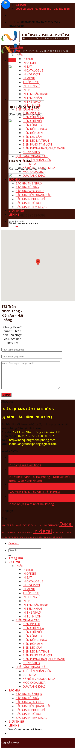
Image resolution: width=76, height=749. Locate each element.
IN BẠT (27, 67)
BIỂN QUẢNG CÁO (28, 109)
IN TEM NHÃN (32, 98)
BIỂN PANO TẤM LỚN (37, 144)
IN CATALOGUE (33, 70)
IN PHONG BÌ (31, 86)
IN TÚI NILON (32, 105)
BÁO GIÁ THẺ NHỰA (29, 183)
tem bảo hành (41, 537)
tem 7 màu (29, 537)
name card (13, 537)
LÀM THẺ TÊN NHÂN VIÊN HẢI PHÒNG (34, 492)
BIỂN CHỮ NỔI (32, 121)
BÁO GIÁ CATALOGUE (30, 191)
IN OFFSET (30, 63)
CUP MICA (29, 164)
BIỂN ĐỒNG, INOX (35, 129)
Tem (21, 537)
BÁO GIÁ (14, 179)
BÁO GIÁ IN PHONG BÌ (30, 199)
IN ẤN (20, 55)
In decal (28, 59)
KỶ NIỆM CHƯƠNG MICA (39, 168)
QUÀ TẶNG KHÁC (34, 176)
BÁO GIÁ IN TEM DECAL (31, 207)
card (36, 525)
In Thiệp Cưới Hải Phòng (24, 465)
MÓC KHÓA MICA (34, 172)
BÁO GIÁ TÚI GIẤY (27, 187)
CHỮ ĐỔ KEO (31, 152)
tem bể (51, 537)
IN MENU (29, 78)
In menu (67, 532)
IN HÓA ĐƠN (31, 74)
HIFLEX (4, 532)
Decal (66, 524)
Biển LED (5, 525)
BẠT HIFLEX (28, 525)
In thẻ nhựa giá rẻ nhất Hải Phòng (31, 504)
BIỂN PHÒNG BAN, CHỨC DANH (44, 148)
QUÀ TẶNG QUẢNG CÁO (32, 156)
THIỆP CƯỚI (31, 82)
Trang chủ (15, 47)
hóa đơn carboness (17, 532)
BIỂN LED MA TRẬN (36, 141)
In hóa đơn (58, 532)
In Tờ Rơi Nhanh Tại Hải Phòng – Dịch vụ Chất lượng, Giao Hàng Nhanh (39, 479)
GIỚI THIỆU (16, 211)
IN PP (26, 90)
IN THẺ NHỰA (32, 102)
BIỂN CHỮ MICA (33, 117)
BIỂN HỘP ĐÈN (33, 133)
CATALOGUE (53, 525)
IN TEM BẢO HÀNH (35, 94)
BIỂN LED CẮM (32, 137)
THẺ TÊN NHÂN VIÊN (37, 160)
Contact (13, 543)
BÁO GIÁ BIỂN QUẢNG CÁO (33, 195)
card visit (43, 525)
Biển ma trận (16, 525)
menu (4, 537)
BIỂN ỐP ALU (31, 113)
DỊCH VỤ (14, 51)
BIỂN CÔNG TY (32, 125)
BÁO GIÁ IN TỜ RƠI (28, 203)
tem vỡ (59, 537)
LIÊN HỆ (13, 215)
